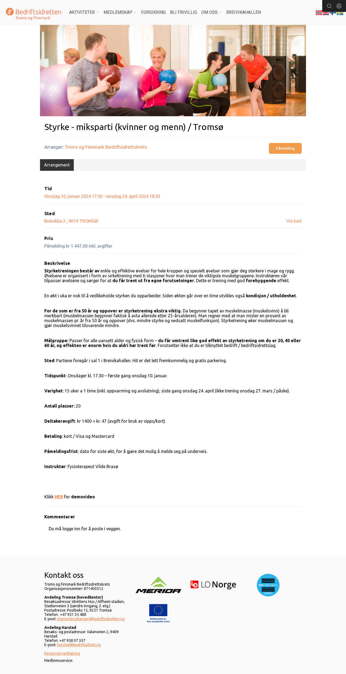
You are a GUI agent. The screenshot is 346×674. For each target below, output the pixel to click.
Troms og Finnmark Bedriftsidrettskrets (106, 146)
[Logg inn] (339, 6)
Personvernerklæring (62, 653)
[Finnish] (333, 12)
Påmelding (285, 148)
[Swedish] (340, 12)
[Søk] (329, 6)
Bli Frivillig (183, 12)
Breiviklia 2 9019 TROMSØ (71, 221)
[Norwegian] (319, 12)
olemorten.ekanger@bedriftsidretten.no (91, 619)
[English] (326, 12)
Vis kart (294, 221)
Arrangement (57, 164)
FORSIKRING (153, 12)
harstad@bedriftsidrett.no (79, 645)
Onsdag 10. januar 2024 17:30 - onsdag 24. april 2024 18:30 (102, 196)
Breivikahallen (243, 12)
